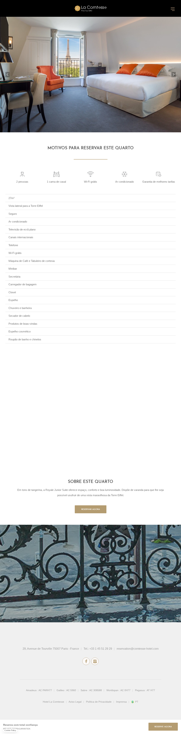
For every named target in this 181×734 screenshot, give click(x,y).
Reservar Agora (90, 509)
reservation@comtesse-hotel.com (138, 648)
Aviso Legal (75, 701)
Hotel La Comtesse (53, 701)
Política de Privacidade (99, 701)
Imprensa (121, 701)
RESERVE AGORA (163, 727)
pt (136, 702)
